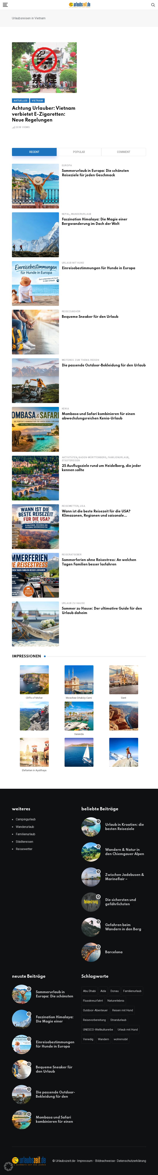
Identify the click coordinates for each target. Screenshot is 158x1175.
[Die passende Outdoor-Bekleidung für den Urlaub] (35, 380)
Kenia (65, 408)
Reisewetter (70, 506)
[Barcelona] (91, 952)
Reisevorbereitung (94, 1020)
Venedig (88, 1039)
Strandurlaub (118, 1020)
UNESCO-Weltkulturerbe (98, 1029)
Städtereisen (71, 460)
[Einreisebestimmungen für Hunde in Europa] (35, 283)
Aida (103, 991)
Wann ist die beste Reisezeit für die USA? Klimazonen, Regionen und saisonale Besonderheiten (96, 516)
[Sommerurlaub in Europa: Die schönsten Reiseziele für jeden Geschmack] (35, 186)
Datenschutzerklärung (131, 1161)
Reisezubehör (71, 311)
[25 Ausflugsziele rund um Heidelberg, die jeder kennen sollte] (35, 478)
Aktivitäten (69, 457)
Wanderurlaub (81, 214)
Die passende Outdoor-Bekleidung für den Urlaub (104, 365)
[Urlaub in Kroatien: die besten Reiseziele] (91, 827)
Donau (115, 991)
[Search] (153, 5)
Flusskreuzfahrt (93, 1000)
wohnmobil (121, 1039)
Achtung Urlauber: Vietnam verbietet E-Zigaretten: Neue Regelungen (43, 114)
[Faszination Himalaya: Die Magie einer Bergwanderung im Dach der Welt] (35, 234)
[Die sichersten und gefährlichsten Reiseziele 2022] (91, 902)
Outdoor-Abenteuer (95, 1010)
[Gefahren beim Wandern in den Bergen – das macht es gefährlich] (91, 927)
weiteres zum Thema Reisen (80, 360)
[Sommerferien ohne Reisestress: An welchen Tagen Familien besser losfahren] (35, 575)
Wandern (103, 1039)
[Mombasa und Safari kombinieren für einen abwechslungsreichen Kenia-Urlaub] (35, 429)
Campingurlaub (26, 819)
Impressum (84, 1161)
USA (82, 506)
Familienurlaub (118, 457)
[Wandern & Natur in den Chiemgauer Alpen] (91, 852)
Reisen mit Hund (122, 1010)
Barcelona (114, 952)
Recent (34, 152)
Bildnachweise (105, 1161)
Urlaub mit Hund (73, 262)
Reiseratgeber (72, 554)
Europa (67, 165)
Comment (123, 152)
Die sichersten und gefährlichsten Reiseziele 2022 (120, 904)
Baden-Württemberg (93, 457)
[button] (8, 1166)
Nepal (66, 214)
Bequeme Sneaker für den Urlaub (90, 317)
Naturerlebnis (116, 1000)
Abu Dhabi (89, 991)
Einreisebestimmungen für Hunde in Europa (98, 268)
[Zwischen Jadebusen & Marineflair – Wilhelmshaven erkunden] (91, 877)
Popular (79, 152)
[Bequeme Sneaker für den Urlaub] (35, 332)
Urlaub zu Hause (73, 603)
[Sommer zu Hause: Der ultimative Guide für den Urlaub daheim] (35, 623)
